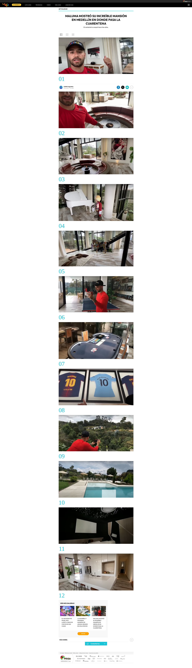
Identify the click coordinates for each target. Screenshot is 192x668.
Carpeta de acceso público (93, 653)
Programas (39, 5)
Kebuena (121, 659)
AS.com (112, 656)
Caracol (122, 656)
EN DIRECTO (17, 4)
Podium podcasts (93, 661)
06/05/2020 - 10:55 (69, 88)
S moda (105, 661)
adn (117, 656)
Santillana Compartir (101, 656)
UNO (89, 659)
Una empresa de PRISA (65, 657)
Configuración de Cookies (83, 653)
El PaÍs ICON (99, 661)
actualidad (63, 9)
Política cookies (75, 653)
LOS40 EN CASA (69, 5)
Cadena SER (107, 656)
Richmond (78, 661)
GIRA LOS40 (58, 5)
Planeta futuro (116, 659)
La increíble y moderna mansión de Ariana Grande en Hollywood (82, 622)
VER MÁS (83, 633)
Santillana (93, 656)
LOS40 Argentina (68, 86)
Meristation (119, 661)
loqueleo (112, 661)
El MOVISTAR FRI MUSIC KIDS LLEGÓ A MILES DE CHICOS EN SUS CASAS (67, 622)
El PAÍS (79, 656)
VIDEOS (49, 5)
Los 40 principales (86, 656)
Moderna (85, 661)
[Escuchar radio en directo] (13, 5)
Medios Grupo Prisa (65, 661)
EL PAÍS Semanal (110, 659)
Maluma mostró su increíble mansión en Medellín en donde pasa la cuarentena (98, 623)
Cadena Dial (105, 659)
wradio (93, 659)
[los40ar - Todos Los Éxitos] (5, 5)
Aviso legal (62, 653)
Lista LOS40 (28, 5)
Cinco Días (99, 659)
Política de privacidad (68, 653)
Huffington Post (81, 659)
